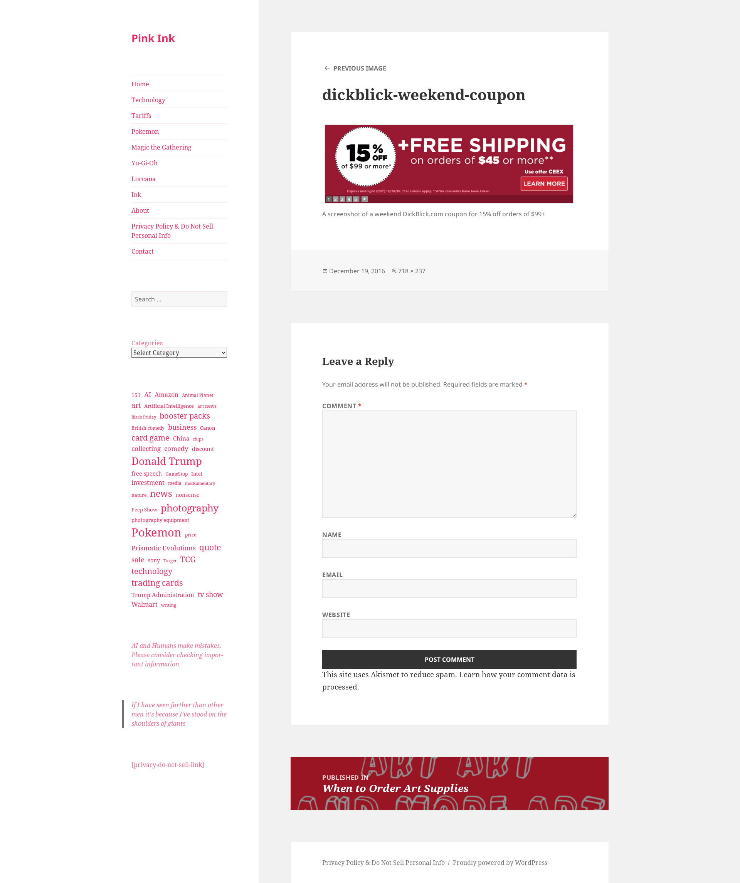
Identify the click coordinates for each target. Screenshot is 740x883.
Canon (207, 427)
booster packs (185, 415)
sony (154, 560)
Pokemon (145, 131)
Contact (142, 251)
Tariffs (141, 115)
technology (151, 571)
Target (170, 560)
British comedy (148, 428)
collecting (146, 448)
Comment (342, 406)
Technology (148, 100)
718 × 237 (412, 271)
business (182, 427)
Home (140, 84)
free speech (146, 473)
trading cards (157, 582)
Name (332, 534)
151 (136, 395)
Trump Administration (162, 594)
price (190, 534)
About (140, 210)
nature (138, 495)
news (161, 494)
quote (210, 547)
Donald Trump (166, 461)
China (181, 438)
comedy (176, 448)
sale (138, 559)
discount (203, 448)
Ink (136, 194)
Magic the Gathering (161, 147)
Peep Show (144, 509)
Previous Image (359, 68)
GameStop (176, 474)
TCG (188, 559)
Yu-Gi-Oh (144, 163)
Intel (196, 473)
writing (168, 605)
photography (190, 507)
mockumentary (200, 483)
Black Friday (143, 417)
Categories (147, 343)
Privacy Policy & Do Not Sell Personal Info (172, 231)
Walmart (144, 604)
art (136, 405)
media (175, 483)
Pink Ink (153, 38)
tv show (210, 594)
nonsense (187, 494)
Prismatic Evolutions (163, 547)
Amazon (166, 394)
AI (147, 394)
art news (206, 406)
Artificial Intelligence (169, 405)
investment (148, 482)
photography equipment (160, 519)
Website (336, 615)
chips (198, 439)
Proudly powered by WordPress (500, 862)
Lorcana (143, 179)
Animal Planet (197, 395)
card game (150, 437)
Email (332, 574)
